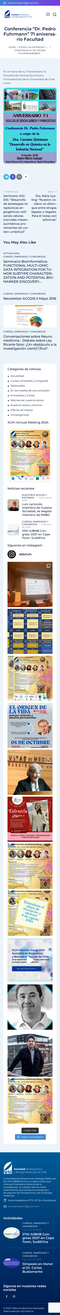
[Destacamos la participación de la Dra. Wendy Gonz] (30, 584)
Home (12, 47)
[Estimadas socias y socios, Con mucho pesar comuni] (30, 772)
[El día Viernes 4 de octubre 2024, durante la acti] (30, 725)
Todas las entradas (31, 47)
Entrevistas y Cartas (22, 395)
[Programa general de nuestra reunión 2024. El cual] (30, 631)
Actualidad (11, 253)
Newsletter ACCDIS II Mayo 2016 (29, 299)
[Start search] (54, 14)
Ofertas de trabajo (21, 410)
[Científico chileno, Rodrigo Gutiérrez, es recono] (30, 1054)
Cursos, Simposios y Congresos (24, 256)
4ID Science (27, 1311)
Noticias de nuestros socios (27, 400)
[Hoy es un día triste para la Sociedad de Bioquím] (30, 1007)
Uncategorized (19, 414)
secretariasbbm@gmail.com (23, 1206)
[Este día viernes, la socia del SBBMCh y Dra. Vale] (30, 819)
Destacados (17, 385)
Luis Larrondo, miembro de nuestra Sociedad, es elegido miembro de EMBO (37, 509)
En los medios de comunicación (30, 390)
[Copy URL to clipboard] (26, 177)
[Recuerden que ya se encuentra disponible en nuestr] (30, 960)
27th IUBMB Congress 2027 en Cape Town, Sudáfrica (36, 534)
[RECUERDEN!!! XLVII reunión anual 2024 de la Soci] (30, 866)
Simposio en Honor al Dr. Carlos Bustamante (37, 1268)
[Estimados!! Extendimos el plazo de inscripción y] (30, 913)
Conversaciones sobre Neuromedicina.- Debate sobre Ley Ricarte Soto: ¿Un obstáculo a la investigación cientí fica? (29, 342)
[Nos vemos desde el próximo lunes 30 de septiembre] (30, 678)
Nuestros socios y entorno (26, 405)
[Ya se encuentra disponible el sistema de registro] (30, 1101)
